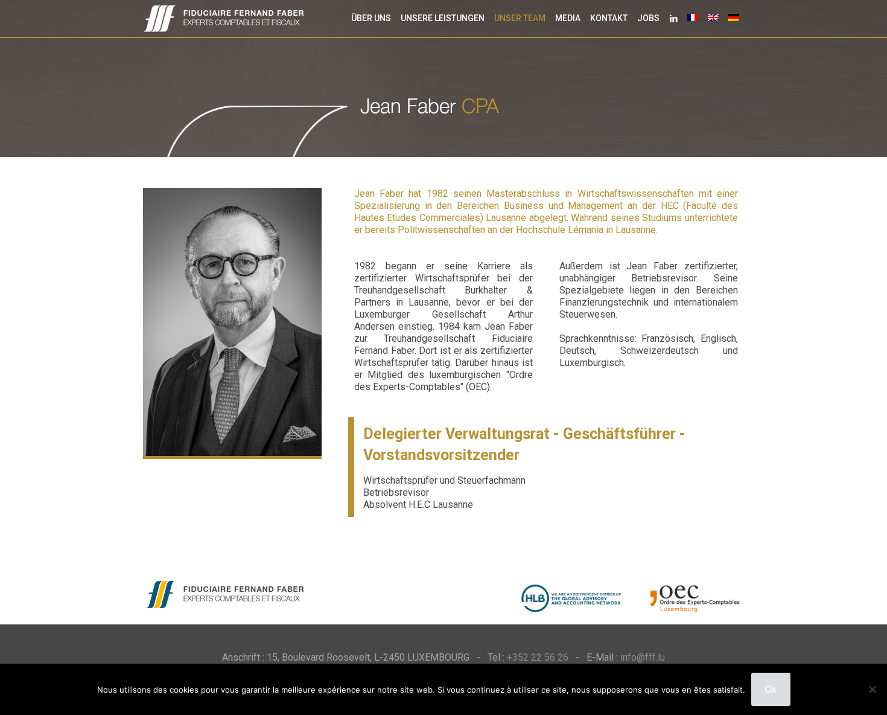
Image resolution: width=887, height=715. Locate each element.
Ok (771, 689)
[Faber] (223, 18)
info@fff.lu (642, 657)
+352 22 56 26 (537, 657)
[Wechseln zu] (692, 18)
